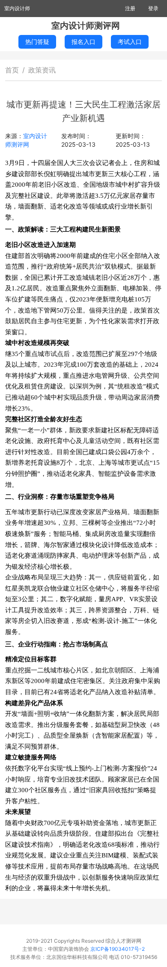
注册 (130, 8)
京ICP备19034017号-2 (117, 949)
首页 (12, 70)
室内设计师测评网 (85, 25)
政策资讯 (42, 70)
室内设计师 (17, 8)
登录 (153, 8)
